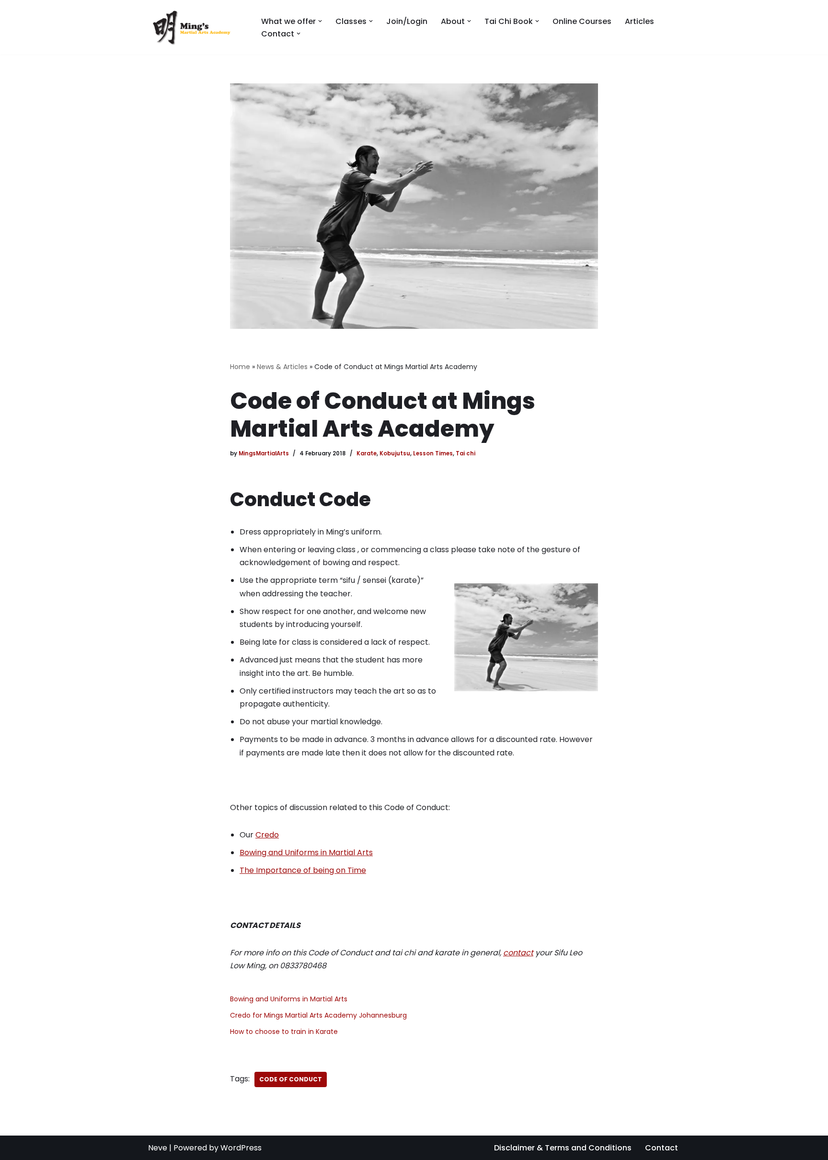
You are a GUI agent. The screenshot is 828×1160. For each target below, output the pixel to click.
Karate (366, 453)
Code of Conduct (290, 1079)
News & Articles (282, 366)
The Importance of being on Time (303, 870)
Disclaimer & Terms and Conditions (563, 1147)
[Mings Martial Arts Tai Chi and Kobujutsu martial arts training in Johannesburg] (196, 27)
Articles (639, 21)
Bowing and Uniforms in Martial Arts (306, 852)
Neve (157, 1147)
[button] (320, 21)
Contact (661, 1147)
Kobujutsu (395, 453)
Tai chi (465, 453)
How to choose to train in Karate (284, 1031)
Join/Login (406, 21)
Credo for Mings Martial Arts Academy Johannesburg (318, 1015)
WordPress (241, 1147)
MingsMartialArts (264, 453)
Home (240, 366)
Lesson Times (433, 453)
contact (518, 952)
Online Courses (581, 21)
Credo (267, 834)
